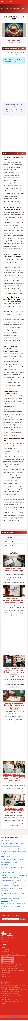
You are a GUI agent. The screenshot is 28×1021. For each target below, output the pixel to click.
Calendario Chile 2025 (7, 959)
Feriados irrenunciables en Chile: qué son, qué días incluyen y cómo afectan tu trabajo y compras (14, 809)
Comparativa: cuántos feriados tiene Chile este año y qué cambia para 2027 (14, 600)
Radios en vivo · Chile (7, 953)
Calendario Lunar (6, 976)
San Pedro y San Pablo (7, 872)
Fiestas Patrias (5, 885)
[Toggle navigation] (26, 2)
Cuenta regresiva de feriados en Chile (12, 965)
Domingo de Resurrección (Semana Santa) (13, 851)
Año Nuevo (4, 840)
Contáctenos (4, 942)
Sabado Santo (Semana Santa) (10, 849)
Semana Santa (5, 949)
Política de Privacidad (7, 957)
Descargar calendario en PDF (9, 969)
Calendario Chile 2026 (7, 961)
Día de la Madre (5, 982)
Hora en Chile (5, 951)
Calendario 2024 (9, 545)
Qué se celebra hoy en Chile (9, 967)
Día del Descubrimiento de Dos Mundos (13, 893)
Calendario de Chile (6, 2)
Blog (2, 979)
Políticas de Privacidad (7, 938)
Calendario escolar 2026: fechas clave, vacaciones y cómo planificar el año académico (14, 706)
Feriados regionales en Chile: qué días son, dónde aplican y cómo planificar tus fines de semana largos (14, 777)
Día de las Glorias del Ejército (9, 888)
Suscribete (22, 919)
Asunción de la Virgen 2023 (14, 18)
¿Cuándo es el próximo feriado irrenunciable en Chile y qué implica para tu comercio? (14, 671)
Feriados (3, 974)
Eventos (3, 947)
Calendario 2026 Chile (14, 1016)
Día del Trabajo (5, 857)
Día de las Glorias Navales (8, 859)
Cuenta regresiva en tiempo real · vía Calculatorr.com (14, 114)
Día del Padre (5, 984)
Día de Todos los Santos (8, 904)
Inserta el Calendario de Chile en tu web (13, 955)
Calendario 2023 (9, 541)
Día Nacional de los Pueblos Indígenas (12, 867)
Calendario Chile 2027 (7, 963)
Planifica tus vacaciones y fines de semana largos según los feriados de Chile (14, 570)
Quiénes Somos (5, 940)
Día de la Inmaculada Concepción (11, 906)
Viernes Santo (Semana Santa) (10, 846)
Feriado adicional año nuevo (9, 843)
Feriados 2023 (8, 537)
